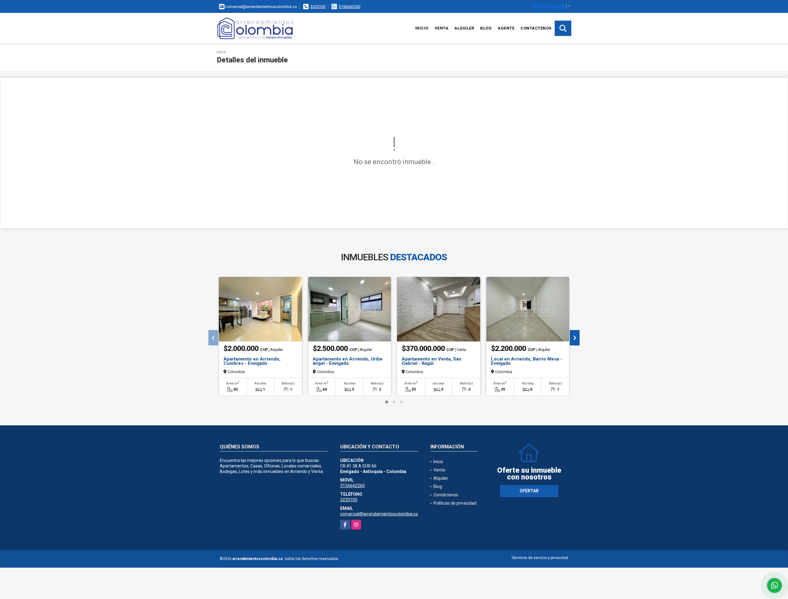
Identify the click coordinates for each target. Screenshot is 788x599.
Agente (506, 28)
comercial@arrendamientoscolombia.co (379, 513)
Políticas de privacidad (454, 503)
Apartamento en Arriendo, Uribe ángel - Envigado (348, 361)
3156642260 (349, 6)
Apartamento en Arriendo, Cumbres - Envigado (251, 361)
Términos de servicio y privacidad (539, 558)
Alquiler (464, 28)
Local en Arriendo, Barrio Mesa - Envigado (526, 361)
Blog (486, 28)
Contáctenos (536, 28)
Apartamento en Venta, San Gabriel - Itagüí (431, 361)
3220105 (317, 6)
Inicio (421, 28)
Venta (441, 28)
